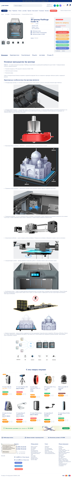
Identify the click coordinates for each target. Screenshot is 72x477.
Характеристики (14, 55)
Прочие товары (34, 459)
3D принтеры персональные (15, 14)
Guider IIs (6, 65)
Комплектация (25, 55)
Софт (32, 454)
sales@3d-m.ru (49, 4)
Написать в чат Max (62, 48)
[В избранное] (58, 50)
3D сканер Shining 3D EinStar (64, 413)
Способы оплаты (62, 449)
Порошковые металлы (35, 453)
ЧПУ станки (33, 455)
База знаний (61, 454)
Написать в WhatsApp (62, 45)
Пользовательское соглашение (62, 465)
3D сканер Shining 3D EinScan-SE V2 (48, 413)
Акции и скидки (34, 446)
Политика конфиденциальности (63, 463)
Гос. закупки (61, 457)
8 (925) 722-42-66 (21, 449)
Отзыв (37, 23)
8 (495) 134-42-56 (21, 447)
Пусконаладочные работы (50, 453)
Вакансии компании (63, 458)
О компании (61, 447)
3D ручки (33, 449)
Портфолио (47, 446)
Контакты (60, 446)
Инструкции (61, 455)
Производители (62, 456)
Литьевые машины (34, 458)
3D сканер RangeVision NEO (22, 387)
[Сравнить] (63, 51)
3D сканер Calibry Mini (6, 387)
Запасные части (34, 457)
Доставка (42, 55)
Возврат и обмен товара (63, 460)
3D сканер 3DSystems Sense (36, 413)
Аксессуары (33, 456)
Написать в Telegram (62, 41)
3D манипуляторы (34, 450)
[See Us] (3, 454)
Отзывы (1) (50, 55)
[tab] (4, 55)
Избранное (67, 4)
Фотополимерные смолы (36, 452)
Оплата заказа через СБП (64, 450)
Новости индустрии (62, 453)
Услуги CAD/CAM (48, 451)
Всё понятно (6, 452)
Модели (34, 55)
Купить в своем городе (63, 459)
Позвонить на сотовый (62, 38)
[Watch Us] (1, 454)
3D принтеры (7, 14)
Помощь (60, 448)
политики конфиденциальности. (9, 449)
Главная (2, 14)
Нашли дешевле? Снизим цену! (61, 25)
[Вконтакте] (5, 454)
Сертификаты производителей (65, 461)
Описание (4, 55)
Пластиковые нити (34, 451)
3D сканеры (33, 448)
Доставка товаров (62, 451)
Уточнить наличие (62, 32)
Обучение (47, 450)
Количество (58, 27)
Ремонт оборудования (49, 452)
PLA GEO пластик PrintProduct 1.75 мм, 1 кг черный (35, 388)
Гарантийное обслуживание (64, 452)
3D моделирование (49, 449)
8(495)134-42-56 (49, 6)
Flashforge (32, 18)
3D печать (47, 447)
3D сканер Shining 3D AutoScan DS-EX (20, 413)
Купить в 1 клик (62, 35)
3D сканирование (48, 448)
